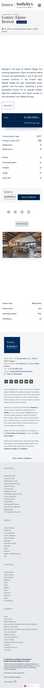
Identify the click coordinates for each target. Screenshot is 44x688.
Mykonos (34, 407)
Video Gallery (8, 502)
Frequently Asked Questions (13, 642)
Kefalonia (7, 595)
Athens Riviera (9, 575)
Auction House (9, 640)
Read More (8, 105)
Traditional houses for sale (13, 494)
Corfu (29, 413)
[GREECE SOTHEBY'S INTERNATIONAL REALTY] (17, 5)
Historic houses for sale (12, 484)
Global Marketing (10, 622)
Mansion (7, 551)
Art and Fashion (9, 533)
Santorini (7, 593)
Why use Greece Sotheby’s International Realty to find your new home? (20, 625)
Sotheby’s (7, 645)
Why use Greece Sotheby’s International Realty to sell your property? (20, 630)
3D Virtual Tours (9, 499)
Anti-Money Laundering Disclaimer (14, 673)
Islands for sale (9, 486)
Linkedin (14, 449)
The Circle (7, 650)
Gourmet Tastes (9, 538)
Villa (5, 556)
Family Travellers (10, 536)
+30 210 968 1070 (15, 369)
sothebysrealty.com (10, 647)
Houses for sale (9, 478)
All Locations (8, 601)
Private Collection (10, 497)
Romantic (7, 541)
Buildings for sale (10, 491)
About (6, 616)
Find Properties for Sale (12, 512)
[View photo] (22, 245)
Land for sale (8, 489)
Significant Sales (9, 635)
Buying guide (8, 509)
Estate (6, 548)
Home (14, 458)
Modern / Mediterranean (12, 554)
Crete (6, 590)
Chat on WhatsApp (14, 374)
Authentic (7, 546)
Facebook (7, 449)
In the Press (8, 619)
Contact (20, 458)
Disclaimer (28, 458)
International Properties (12, 507)
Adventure (7, 530)
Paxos (6, 598)
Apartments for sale (11, 481)
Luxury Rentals (9, 528)
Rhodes (6, 413)
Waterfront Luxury (10, 543)
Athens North (8, 577)
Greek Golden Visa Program (16, 433)
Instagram (24, 449)
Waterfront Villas (9, 476)
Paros (6, 583)
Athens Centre (9, 572)
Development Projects (11, 504)
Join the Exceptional (11, 637)
